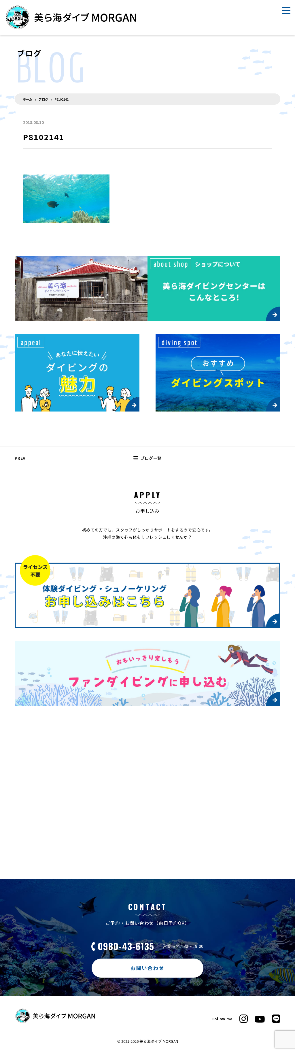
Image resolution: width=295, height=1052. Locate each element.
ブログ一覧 (151, 458)
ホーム (27, 99)
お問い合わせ (148, 968)
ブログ (43, 99)
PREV (20, 458)
